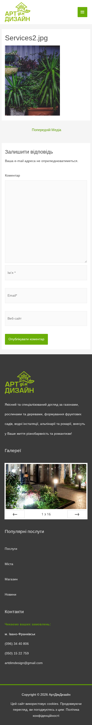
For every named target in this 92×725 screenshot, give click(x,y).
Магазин (11, 579)
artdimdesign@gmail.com (24, 663)
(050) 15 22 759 (17, 653)
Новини (10, 594)
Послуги (11, 549)
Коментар (12, 175)
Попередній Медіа (46, 130)
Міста (9, 564)
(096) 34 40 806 (17, 644)
